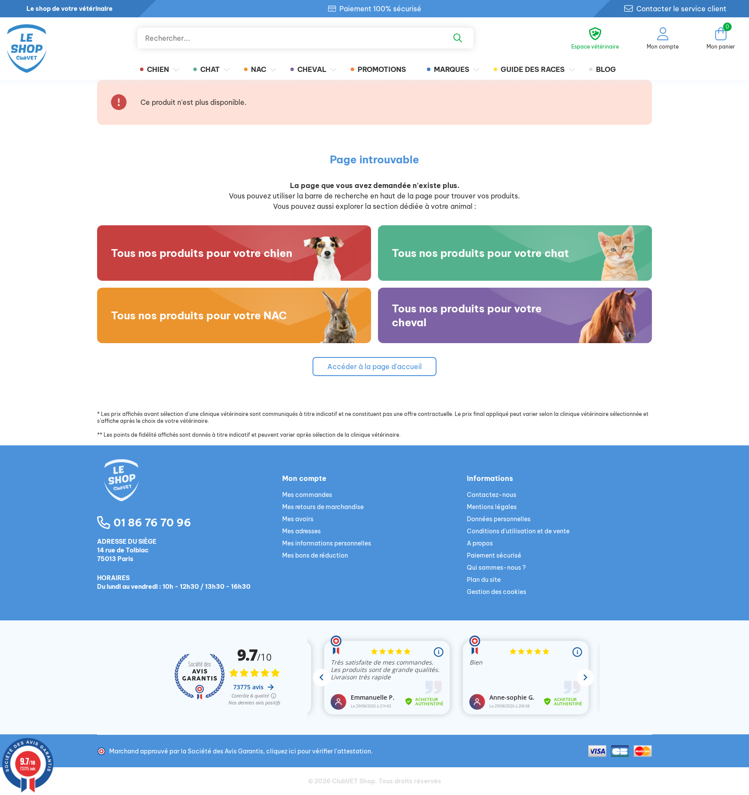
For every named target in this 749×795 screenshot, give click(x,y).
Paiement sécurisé (494, 555)
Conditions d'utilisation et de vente (518, 531)
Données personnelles (499, 519)
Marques (451, 69)
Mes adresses (301, 531)
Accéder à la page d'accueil (374, 366)
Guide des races (533, 69)
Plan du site (484, 580)
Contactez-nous (491, 495)
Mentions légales (492, 507)
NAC (258, 69)
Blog (606, 69)
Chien (158, 69)
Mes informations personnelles (326, 543)
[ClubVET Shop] (189, 490)
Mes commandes (307, 495)
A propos (480, 543)
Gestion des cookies (496, 592)
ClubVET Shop (353, 781)
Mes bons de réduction (315, 555)
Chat (210, 69)
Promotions (382, 69)
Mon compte (304, 478)
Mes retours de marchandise (323, 507)
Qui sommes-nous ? (496, 567)
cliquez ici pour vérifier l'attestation (318, 751)
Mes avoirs (297, 519)
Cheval (311, 69)
